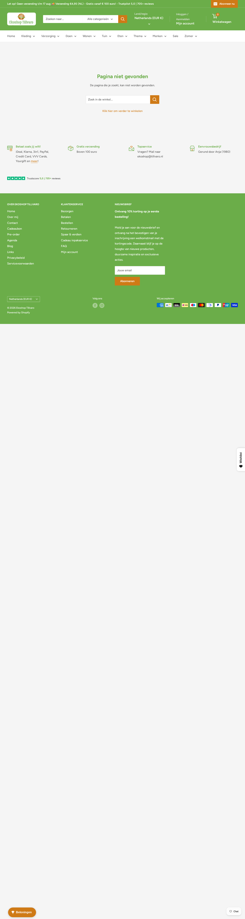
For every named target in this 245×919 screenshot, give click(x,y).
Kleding (26, 36)
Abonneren (127, 281)
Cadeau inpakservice (74, 240)
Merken (157, 36)
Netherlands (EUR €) (20, 299)
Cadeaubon (14, 228)
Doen (69, 36)
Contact (12, 223)
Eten (120, 36)
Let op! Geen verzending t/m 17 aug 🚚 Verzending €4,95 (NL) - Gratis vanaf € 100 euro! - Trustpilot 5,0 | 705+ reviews (80, 3)
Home (11, 36)
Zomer (189, 36)
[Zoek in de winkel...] (154, 99)
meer (34, 161)
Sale (175, 36)
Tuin (104, 36)
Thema (138, 36)
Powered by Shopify (18, 312)
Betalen (66, 217)
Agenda (12, 240)
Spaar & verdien (71, 234)
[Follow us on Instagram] (101, 305)
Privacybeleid (16, 257)
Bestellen (67, 223)
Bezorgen (67, 211)
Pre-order (13, 234)
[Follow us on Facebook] (95, 305)
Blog (10, 246)
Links (10, 252)
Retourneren (69, 228)
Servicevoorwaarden (20, 263)
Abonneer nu (227, 3)
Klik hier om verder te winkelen (122, 111)
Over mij (12, 217)
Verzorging (48, 36)
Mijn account (185, 23)
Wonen (87, 36)
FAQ (64, 246)
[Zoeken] (122, 19)
